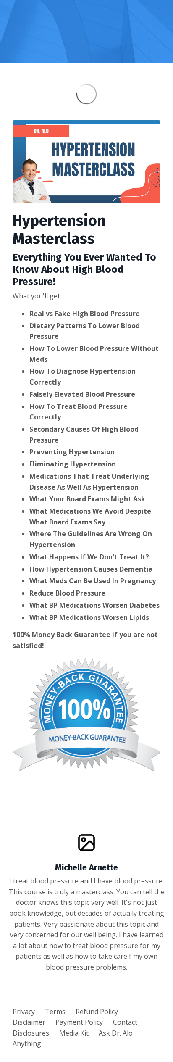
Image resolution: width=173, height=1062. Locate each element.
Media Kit (74, 1033)
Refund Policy (97, 1011)
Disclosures (31, 1033)
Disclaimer (29, 1022)
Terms (55, 1011)
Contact (125, 1022)
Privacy (24, 1011)
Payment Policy (79, 1022)
